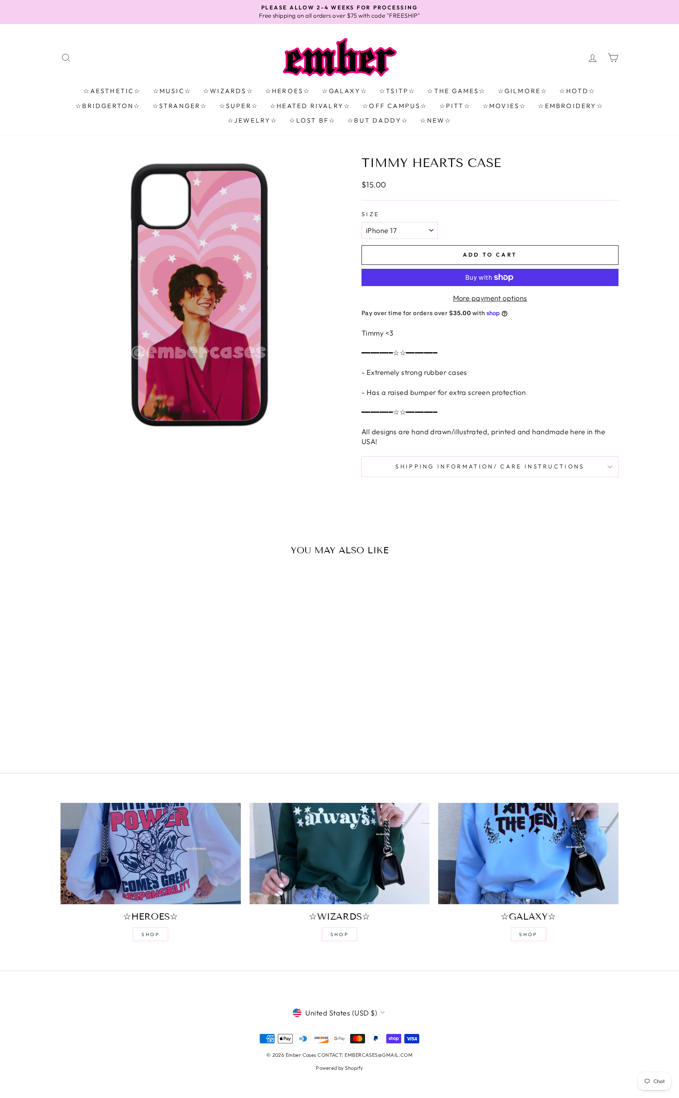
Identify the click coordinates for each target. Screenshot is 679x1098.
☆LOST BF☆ (312, 120)
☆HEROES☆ (287, 91)
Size (370, 214)
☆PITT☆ (455, 106)
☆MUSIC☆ (172, 91)
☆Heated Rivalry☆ (310, 106)
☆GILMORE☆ (523, 91)
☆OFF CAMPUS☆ (394, 106)
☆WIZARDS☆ (228, 91)
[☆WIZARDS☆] (340, 853)
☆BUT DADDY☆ (377, 120)
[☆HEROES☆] (151, 853)
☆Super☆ (238, 106)
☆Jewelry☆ (253, 120)
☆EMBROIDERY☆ (570, 106)
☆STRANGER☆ (179, 106)
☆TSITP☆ (397, 91)
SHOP (150, 934)
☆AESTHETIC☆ (112, 91)
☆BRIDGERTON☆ (107, 106)
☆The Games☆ (456, 91)
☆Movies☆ (505, 106)
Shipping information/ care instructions (489, 466)
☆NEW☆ (435, 120)
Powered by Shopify (339, 1068)
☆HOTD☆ (577, 91)
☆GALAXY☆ (344, 91)
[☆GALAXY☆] (528, 853)
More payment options (490, 298)
